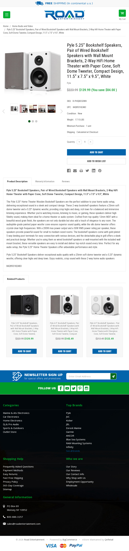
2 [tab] (32, 121)
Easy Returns (10, 474)
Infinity (69, 447)
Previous (3, 111)
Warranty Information (44, 181)
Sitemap (7, 489)
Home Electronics (12, 420)
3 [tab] (36, 121)
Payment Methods (13, 470)
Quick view (24, 305)
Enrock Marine (73, 428)
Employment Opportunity (80, 481)
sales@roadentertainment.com (23, 523)
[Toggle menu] (6, 14)
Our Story (71, 466)
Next (62, 111)
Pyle (68, 412)
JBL (68, 424)
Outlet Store (10, 431)
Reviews (66, 181)
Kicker (69, 420)
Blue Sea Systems (75, 439)
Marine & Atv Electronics (16, 412)
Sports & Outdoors (13, 428)
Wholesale (71, 485)
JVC (68, 416)
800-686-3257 (15, 516)
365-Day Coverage (13, 485)
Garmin (70, 431)
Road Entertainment (34, 539)
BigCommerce (69, 539)
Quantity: (71, 141)
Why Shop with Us (76, 477)
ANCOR (70, 435)
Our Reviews (73, 470)
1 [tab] (29, 121)
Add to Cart (24, 351)
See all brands (73, 450)
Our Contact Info (75, 474)
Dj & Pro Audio (11, 424)
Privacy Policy (10, 481)
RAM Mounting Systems (79, 443)
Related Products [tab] (16, 279)
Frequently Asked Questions (18, 466)
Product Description (17, 181)
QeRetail (109, 539)
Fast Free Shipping (13, 477)
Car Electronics (11, 416)
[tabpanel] (14, 109)
